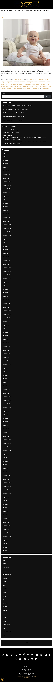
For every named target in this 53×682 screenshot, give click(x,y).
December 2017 (6, 525)
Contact (28, 677)
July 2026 (5, 156)
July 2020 (5, 414)
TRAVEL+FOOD (6, 624)
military (3, 83)
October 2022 (6, 318)
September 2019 (7, 450)
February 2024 (6, 260)
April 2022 (5, 339)
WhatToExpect (17, 88)
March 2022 (6, 343)
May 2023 (5, 292)
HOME (4, 592)
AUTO (4, 564)
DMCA (25, 676)
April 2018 (5, 511)
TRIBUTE (5, 628)
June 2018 (5, 504)
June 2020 (5, 418)
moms (22, 83)
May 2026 (5, 163)
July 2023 (5, 285)
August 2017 (6, 540)
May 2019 (5, 464)
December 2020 (7, 396)
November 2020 (7, 400)
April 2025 (5, 210)
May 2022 (5, 335)
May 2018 (5, 507)
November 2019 (7, 443)
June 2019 (5, 461)
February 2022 (6, 346)
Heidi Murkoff (42, 81)
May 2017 (5, 550)
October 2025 (6, 189)
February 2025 (6, 217)
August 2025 (6, 196)
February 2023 (6, 303)
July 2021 (5, 371)
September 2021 (7, 364)
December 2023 (7, 267)
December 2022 (7, 310)
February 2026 (6, 174)
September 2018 (7, 493)
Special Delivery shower (16, 84)
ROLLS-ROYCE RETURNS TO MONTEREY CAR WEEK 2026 (17, 105)
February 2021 (6, 389)
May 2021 (5, 378)
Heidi (36, 81)
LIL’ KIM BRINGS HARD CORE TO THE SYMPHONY (15, 109)
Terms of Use (29, 676)
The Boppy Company (15, 86)
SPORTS (5, 614)
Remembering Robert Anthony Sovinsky (13, 120)
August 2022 (6, 325)
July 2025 (5, 199)
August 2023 (6, 282)
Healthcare (30, 81)
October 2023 (6, 275)
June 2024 (5, 246)
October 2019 (6, 447)
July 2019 (5, 457)
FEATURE (5, 578)
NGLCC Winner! (15, 132)
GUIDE (4, 585)
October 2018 (6, 490)
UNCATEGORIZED (18, 79)
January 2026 (6, 178)
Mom (18, 83)
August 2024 (6, 239)
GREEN (4, 581)
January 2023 (6, 307)
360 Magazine (33, 79)
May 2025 (5, 206)
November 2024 (7, 228)
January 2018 (6, 522)
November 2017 (6, 529)
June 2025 (5, 203)
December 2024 (7, 224)
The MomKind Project (28, 86)
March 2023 (6, 300)
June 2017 (5, 547)
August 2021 (6, 368)
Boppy (4, 17)
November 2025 (7, 185)
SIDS (7, 84)
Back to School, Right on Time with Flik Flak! (14, 113)
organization (42, 83)
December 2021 (6, 353)
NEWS (4, 596)
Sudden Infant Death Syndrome (31, 84)
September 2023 (7, 278)
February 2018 (6, 518)
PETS (4, 599)
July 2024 (5, 242)
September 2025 (7, 192)
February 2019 (6, 475)
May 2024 (5, 249)
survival (43, 84)
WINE (4, 635)
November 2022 (7, 314)
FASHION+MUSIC (7, 574)
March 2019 (6, 472)
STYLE (4, 617)
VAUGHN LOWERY (17, 139)
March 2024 (6, 257)
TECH (4, 621)
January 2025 (6, 221)
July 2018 (5, 500)
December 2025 (7, 181)
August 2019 (6, 454)
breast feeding (26, 88)
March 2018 (6, 515)
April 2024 (5, 253)
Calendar (19, 676)
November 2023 (7, 271)
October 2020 (6, 404)
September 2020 (7, 407)
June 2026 (5, 160)
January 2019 (6, 479)
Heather (5, 135)
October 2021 (6, 361)
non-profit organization (31, 83)
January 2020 (6, 436)
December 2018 (7, 482)
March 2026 (6, 171)
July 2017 (5, 543)
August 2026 (6, 153)
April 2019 (5, 468)
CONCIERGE (6, 567)
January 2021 (6, 393)
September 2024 (7, 235)
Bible (22, 676)
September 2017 (7, 536)
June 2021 (5, 375)
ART (4, 560)
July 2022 (5, 328)
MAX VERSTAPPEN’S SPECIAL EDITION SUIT (14, 116)
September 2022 (7, 321)
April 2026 (5, 167)
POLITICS (5, 603)
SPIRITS (5, 610)
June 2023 (5, 289)
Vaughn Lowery (43, 86)
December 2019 (7, 439)
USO (36, 86)
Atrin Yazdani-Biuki (43, 79)
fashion (16, 81)
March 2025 (6, 214)
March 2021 (5, 386)
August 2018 (6, 497)
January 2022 (6, 350)
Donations (9, 81)
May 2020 (5, 421)
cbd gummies (6, 130)
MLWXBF (10, 135)
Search (3, 93)
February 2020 (6, 432)
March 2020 (6, 429)
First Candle (22, 81)
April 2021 (5, 382)
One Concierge (14, 130)
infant (48, 81)
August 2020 (6, 411)
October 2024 (6, 232)
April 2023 (5, 296)
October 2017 (6, 533)
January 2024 (6, 264)
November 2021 (6, 357)
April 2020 (5, 425)
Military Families (11, 83)
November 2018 (7, 486)
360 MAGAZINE (45, 88)
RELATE (5, 607)
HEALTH (5, 589)
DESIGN (5, 571)
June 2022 (5, 332)
